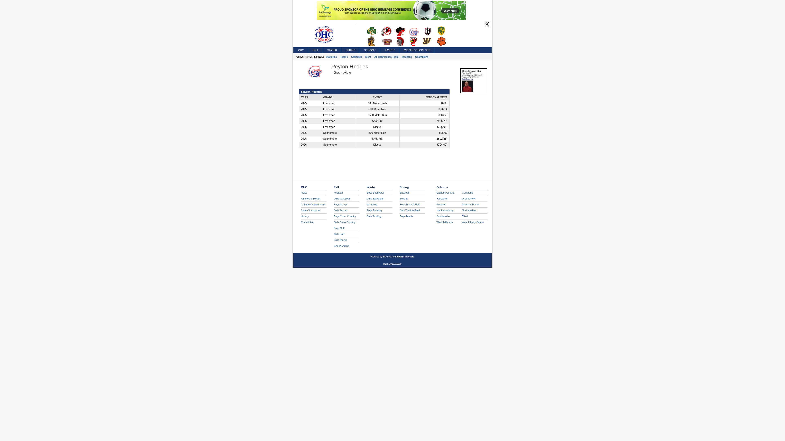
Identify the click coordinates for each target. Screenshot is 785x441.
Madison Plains (470, 204)
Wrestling (372, 204)
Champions (421, 57)
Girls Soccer (340, 210)
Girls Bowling (374, 216)
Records (407, 57)
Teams (344, 57)
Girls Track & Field (410, 210)
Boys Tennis (406, 216)
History (305, 216)
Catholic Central (445, 192)
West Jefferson (444, 222)
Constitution (307, 222)
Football (338, 192)
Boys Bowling (374, 210)
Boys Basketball (376, 192)
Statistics (331, 57)
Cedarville (467, 192)
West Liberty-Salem (473, 222)
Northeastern (469, 210)
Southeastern (443, 216)
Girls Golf (339, 234)
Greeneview (468, 198)
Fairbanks (441, 198)
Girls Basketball (375, 198)
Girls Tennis (340, 240)
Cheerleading (341, 246)
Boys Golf (339, 228)
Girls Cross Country (344, 222)
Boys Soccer (341, 204)
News (304, 192)
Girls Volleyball (342, 198)
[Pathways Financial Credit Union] (391, 18)
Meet (368, 57)
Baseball (404, 192)
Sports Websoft (405, 256)
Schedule (356, 57)
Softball (404, 198)
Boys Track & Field (410, 204)
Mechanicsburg (445, 210)
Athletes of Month (310, 198)
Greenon (441, 204)
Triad (465, 216)
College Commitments (313, 204)
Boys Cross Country (345, 216)
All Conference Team (386, 57)
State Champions (310, 210)
